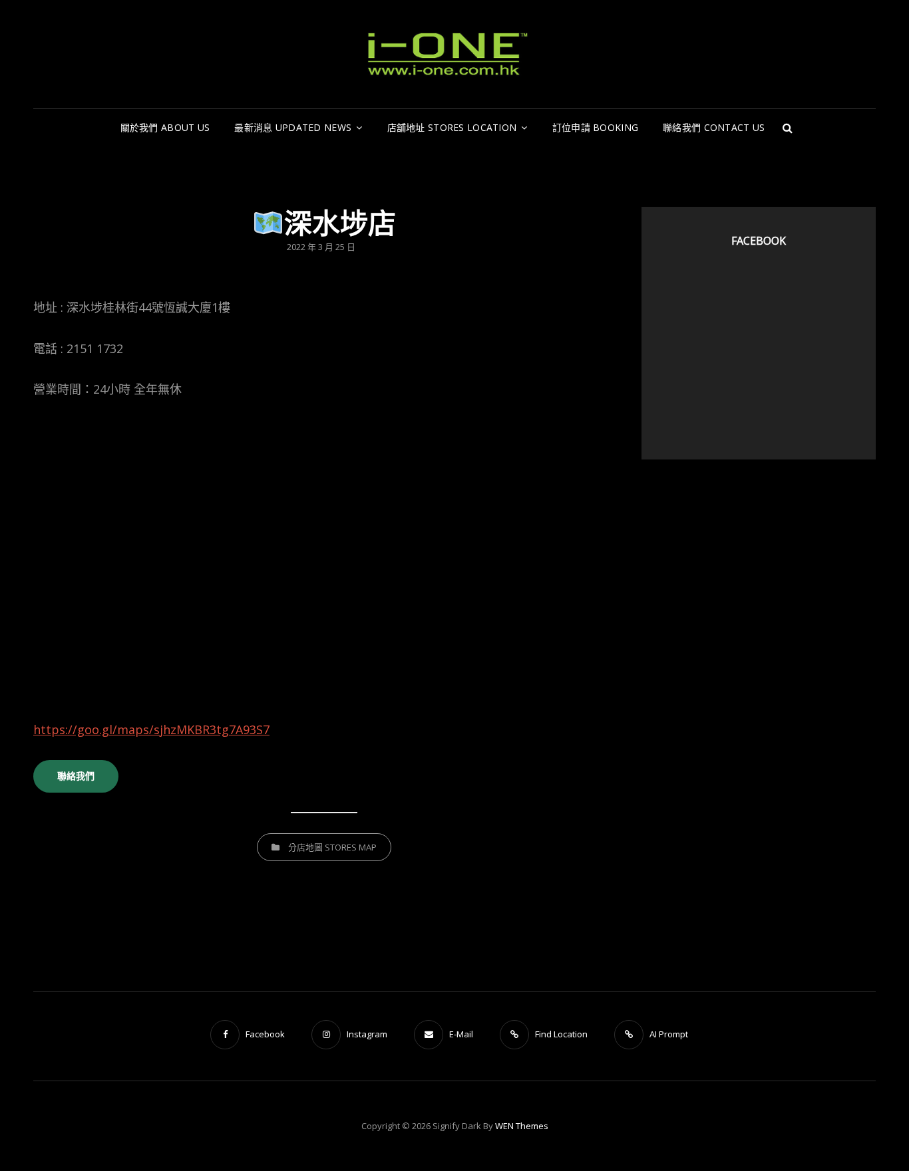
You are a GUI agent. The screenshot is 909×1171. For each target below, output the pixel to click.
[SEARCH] (787, 128)
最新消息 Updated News (292, 127)
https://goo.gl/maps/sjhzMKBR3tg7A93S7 (151, 729)
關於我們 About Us (165, 127)
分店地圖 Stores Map (332, 847)
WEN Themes (521, 1126)
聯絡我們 (75, 775)
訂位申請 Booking (595, 127)
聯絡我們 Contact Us (714, 127)
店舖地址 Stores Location (452, 127)
